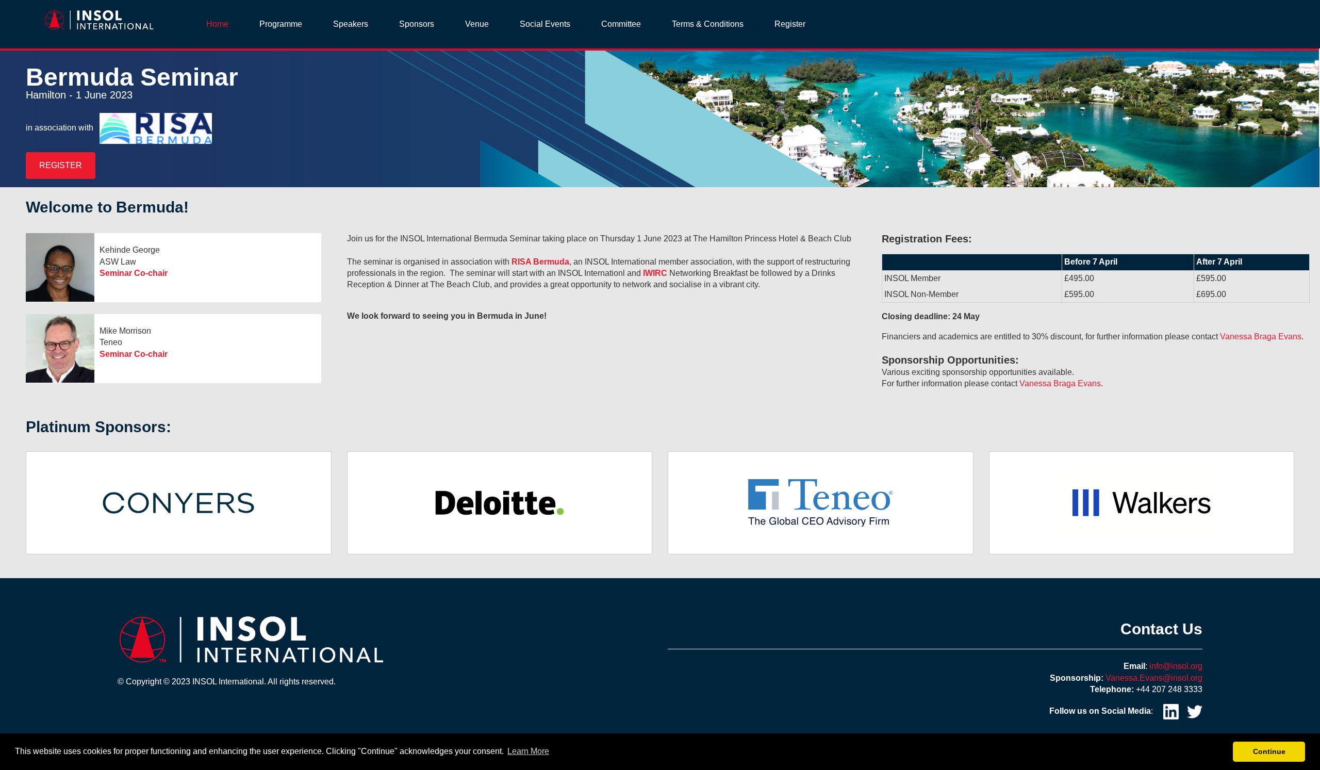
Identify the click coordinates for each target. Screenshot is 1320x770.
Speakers (350, 24)
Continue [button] (1269, 751)
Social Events (545, 24)
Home (217, 24)
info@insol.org (1175, 666)
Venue (477, 24)
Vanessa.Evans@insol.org (1154, 678)
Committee (621, 24)
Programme (280, 24)
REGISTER (60, 165)
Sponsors (416, 24)
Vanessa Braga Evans (1260, 336)
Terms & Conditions (708, 24)
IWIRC (655, 273)
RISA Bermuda (540, 261)
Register (789, 24)
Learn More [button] (528, 751)
